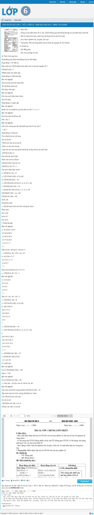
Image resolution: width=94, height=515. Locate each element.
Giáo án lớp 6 (38, 513)
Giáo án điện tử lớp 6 (26, 513)
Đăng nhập (72, 2)
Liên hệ (91, 2)
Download (85, 481)
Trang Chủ (52, 2)
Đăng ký (62, 2)
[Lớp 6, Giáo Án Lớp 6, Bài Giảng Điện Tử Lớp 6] (23, 10)
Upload (82, 2)
